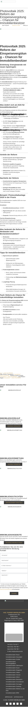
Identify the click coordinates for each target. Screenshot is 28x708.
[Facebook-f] (7, 704)
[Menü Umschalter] (26, 4)
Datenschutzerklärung (6, 589)
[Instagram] (10, 704)
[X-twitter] (18, 704)
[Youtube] (21, 704)
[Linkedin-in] (14, 704)
